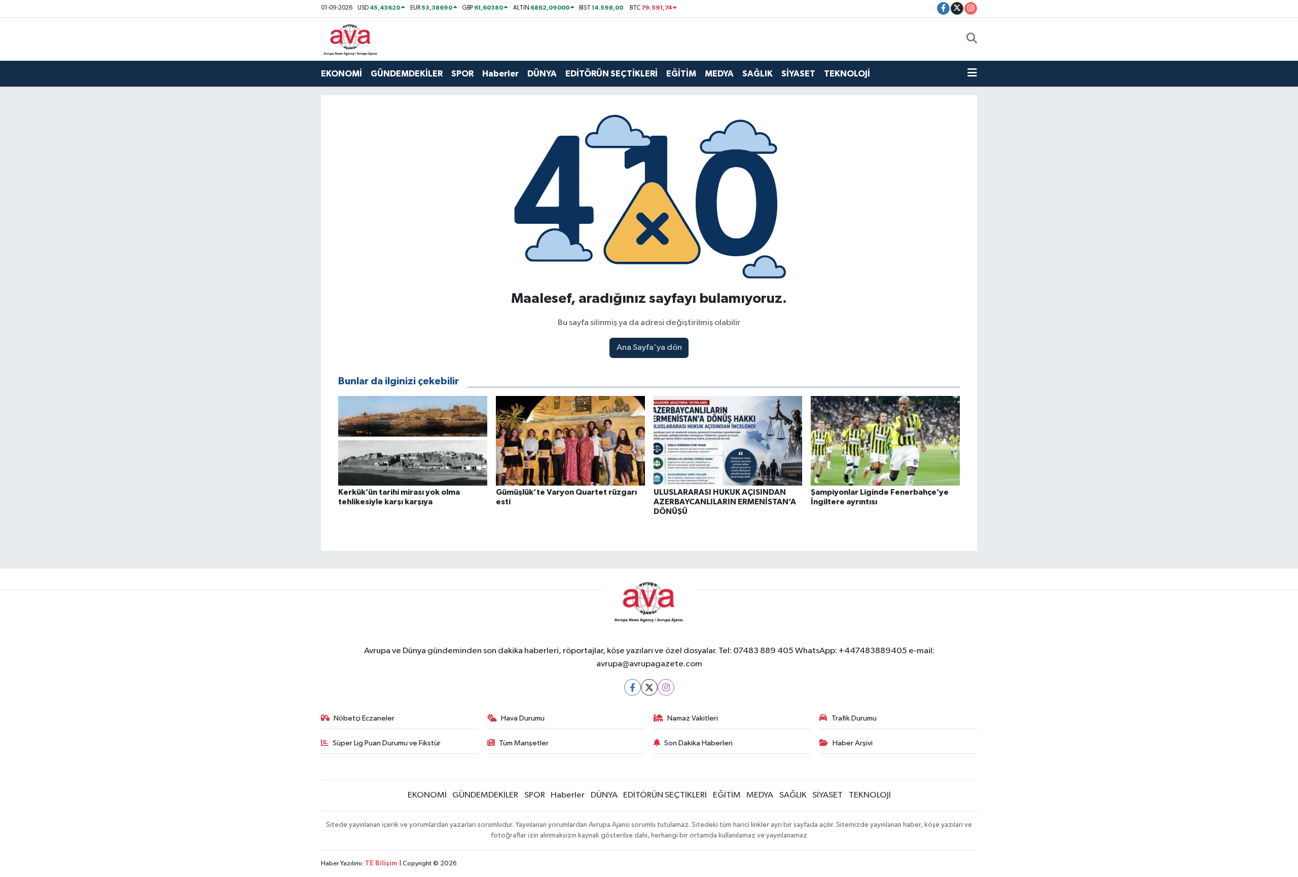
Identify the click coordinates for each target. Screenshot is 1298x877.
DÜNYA (542, 73)
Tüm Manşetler (524, 743)
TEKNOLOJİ (847, 73)
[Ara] (971, 39)
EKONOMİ (341, 73)
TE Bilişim (381, 863)
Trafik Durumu (854, 718)
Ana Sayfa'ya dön (649, 347)
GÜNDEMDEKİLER (407, 73)
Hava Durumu (523, 718)
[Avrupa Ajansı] (350, 38)
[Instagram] (666, 687)
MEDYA (719, 73)
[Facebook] (632, 687)
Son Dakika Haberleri (698, 743)
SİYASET (798, 73)
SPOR (462, 73)
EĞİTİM (681, 73)
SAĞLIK (757, 73)
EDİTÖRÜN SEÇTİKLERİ (611, 73)
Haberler (500, 73)
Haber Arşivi (853, 743)
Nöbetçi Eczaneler (364, 718)
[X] (649, 687)
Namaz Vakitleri (692, 718)
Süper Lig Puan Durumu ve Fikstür (387, 743)
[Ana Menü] (972, 74)
